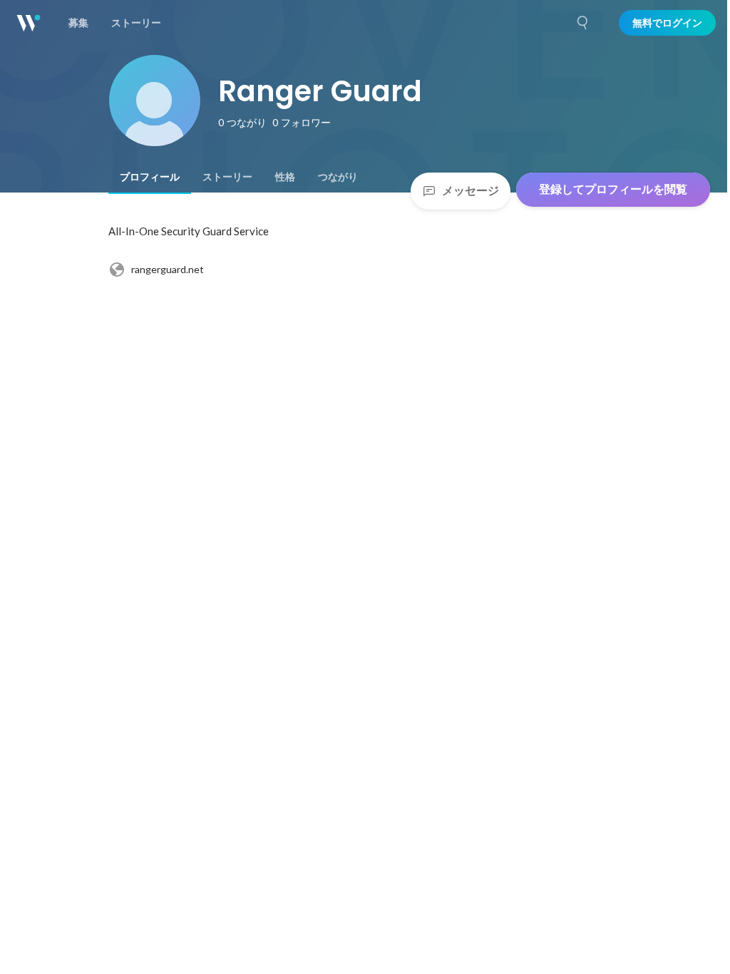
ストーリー (227, 177)
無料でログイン (667, 23)
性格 (285, 177)
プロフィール (150, 177)
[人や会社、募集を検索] (583, 23)
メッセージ (470, 191)
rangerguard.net (167, 269)
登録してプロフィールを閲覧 (613, 189)
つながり (338, 177)
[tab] (149, 177)
